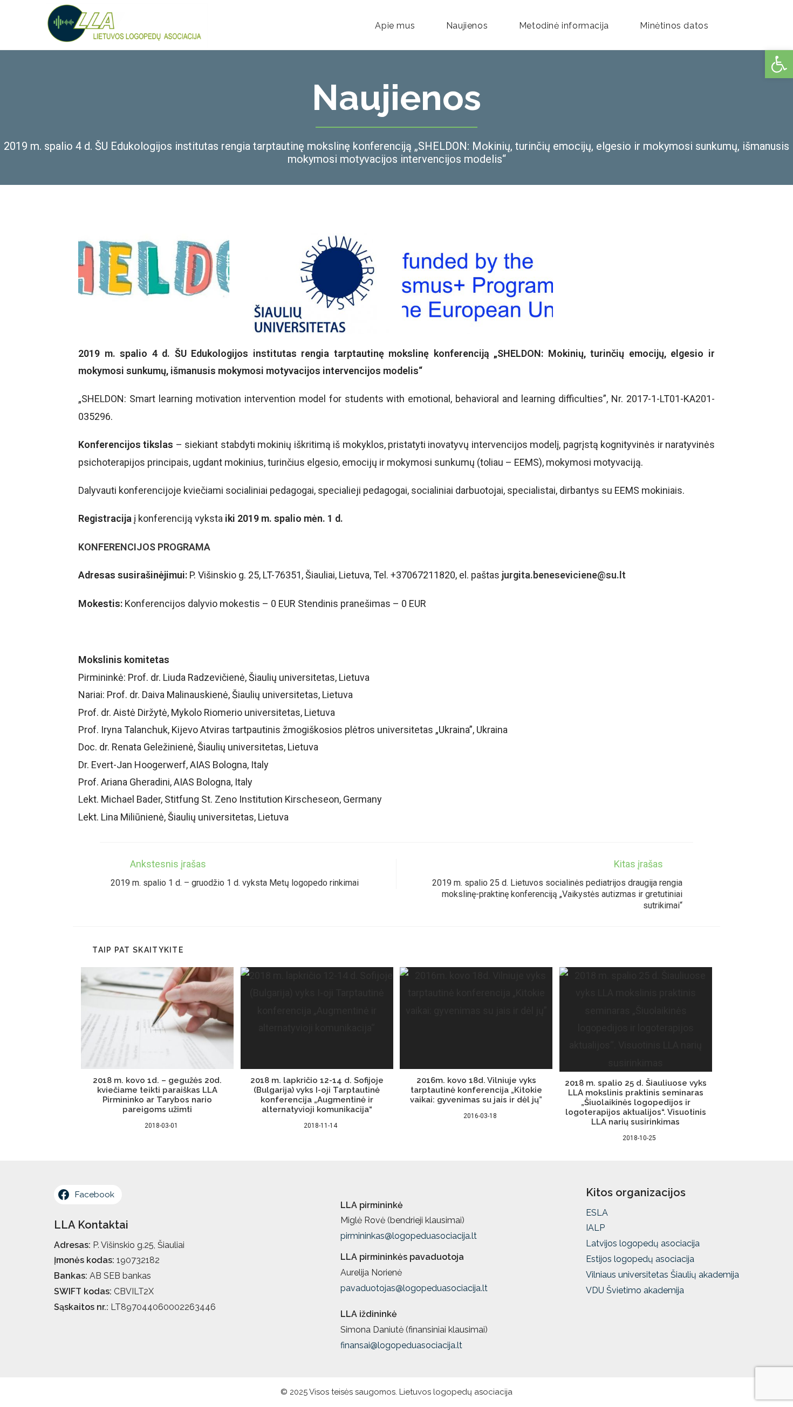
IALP (595, 1228)
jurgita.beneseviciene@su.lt (564, 575)
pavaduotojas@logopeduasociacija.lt (414, 1288)
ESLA (597, 1213)
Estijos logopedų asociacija (640, 1259)
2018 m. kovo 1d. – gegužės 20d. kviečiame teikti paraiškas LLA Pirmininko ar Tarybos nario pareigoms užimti (157, 1094)
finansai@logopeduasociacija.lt (401, 1345)
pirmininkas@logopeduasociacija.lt (408, 1236)
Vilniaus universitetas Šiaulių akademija (662, 1275)
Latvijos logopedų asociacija (643, 1243)
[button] (779, 64)
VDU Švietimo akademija (635, 1290)
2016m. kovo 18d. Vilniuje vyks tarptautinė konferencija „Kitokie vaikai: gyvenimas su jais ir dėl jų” (476, 1090)
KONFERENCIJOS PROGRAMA (144, 547)
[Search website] (742, 26)
